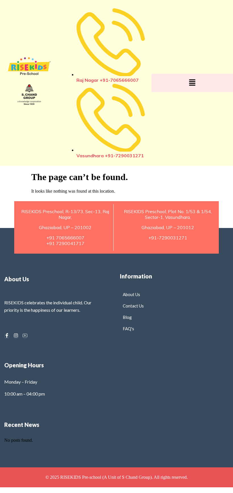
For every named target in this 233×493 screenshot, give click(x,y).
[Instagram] (15, 336)
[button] (192, 83)
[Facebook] (6, 336)
